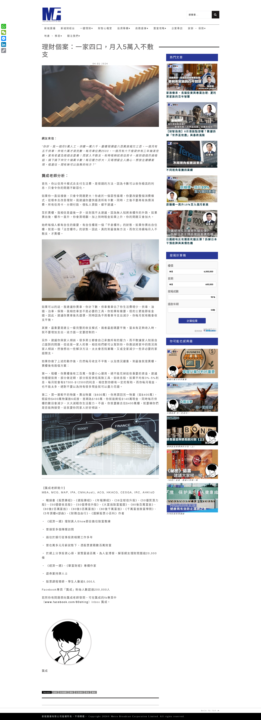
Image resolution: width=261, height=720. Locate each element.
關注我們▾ (73, 35)
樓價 (170, 265)
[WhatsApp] (4, 26)
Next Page (100, 681)
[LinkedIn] (4, 44)
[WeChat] (4, 32)
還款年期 (173, 304)
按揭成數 (173, 291)
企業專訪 (177, 28)
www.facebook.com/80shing (66, 602)
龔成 (93, 692)
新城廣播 (50, 28)
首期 (170, 278)
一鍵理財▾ (86, 28)
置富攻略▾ (159, 28)
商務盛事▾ (141, 28)
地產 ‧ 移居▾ (53, 35)
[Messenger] (4, 38)
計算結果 (192, 321)
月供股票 (63, 692)
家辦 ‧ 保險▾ (197, 28)
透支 (87, 692)
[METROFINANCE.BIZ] (86, 14)
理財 (71, 692)
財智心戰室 (105, 28)
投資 (55, 692)
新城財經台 (68, 28)
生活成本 (79, 692)
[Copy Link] (4, 50)
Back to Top (208, 710)
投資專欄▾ (123, 28)
